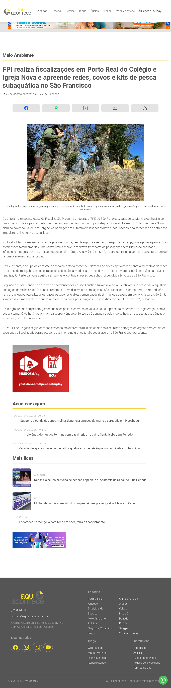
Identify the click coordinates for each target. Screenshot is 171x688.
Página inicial (95, 598)
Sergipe (70, 11)
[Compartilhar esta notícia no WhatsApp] (56, 108)
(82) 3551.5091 (20, 610)
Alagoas (42, 11)
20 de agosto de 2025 (19, 94)
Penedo (56, 11)
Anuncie (138, 652)
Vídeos (107, 11)
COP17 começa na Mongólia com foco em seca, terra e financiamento (59, 522)
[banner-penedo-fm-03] (41, 390)
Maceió (123, 613)
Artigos (123, 603)
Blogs (82, 11)
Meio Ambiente (18, 55)
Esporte (92, 613)
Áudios (95, 11)
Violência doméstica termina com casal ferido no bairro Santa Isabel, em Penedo (80, 434)
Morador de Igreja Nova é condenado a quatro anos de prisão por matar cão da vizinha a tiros (79, 448)
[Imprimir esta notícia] (144, 108)
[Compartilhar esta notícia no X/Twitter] (85, 108)
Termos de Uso (142, 667)
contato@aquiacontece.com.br (29, 616)
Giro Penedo (95, 647)
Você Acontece (125, 11)
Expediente (139, 647)
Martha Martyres (97, 652)
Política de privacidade (146, 662)
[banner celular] (39, 548)
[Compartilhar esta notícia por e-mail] (115, 108)
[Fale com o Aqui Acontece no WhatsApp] (163, 680)
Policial (123, 623)
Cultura (123, 608)
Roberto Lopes (97, 662)
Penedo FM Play (151, 11)
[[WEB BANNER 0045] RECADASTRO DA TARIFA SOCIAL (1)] (89, 28)
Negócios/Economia (100, 628)
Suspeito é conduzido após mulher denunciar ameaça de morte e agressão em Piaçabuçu (79, 420)
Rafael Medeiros (97, 657)
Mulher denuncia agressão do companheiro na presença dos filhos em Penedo (86, 503)
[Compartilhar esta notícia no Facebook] (26, 108)
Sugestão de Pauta (144, 657)
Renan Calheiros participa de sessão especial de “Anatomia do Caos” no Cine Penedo (90, 480)
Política (92, 623)
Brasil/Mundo (95, 608)
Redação (53, 94)
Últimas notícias (128, 598)
